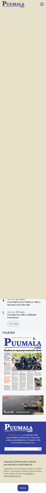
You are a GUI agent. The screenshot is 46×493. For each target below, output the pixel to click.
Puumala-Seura (15, 435)
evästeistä (28, 473)
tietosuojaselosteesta (12, 476)
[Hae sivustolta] (40, 449)
